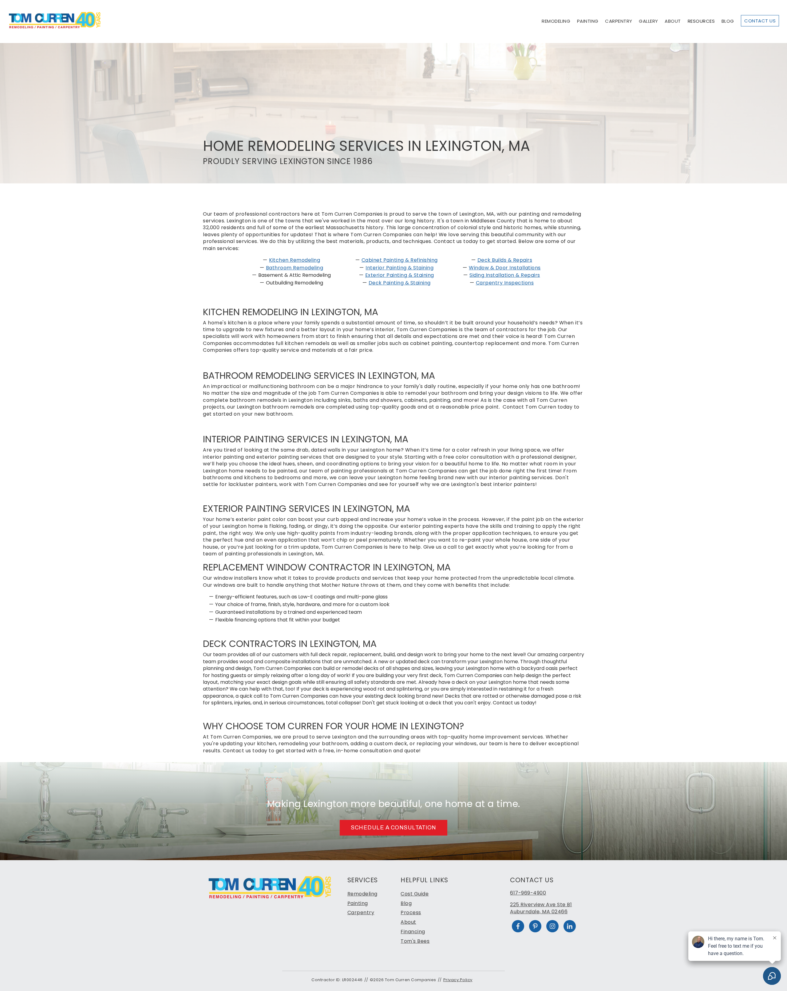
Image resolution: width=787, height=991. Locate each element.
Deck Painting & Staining (400, 282)
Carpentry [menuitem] (360, 912)
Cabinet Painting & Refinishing (400, 260)
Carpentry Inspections (505, 282)
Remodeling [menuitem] (362, 893)
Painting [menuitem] (357, 903)
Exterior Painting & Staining (399, 275)
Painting (588, 21)
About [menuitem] (408, 922)
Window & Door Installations (505, 267)
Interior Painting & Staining (399, 267)
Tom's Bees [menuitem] (415, 941)
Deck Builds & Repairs (504, 260)
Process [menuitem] (411, 912)
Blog (728, 21)
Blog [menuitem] (406, 903)
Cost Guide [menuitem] (415, 893)
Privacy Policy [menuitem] (458, 980)
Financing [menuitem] (413, 931)
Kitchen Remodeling (294, 260)
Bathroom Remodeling (294, 267)
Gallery (648, 21)
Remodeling (556, 21)
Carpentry (618, 21)
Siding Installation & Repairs (504, 275)
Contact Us (760, 21)
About (673, 21)
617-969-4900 (528, 892)
